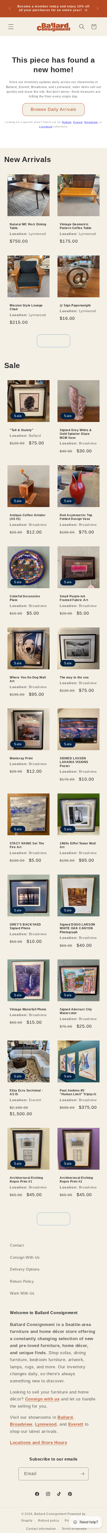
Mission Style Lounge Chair (26, 307)
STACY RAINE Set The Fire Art (27, 845)
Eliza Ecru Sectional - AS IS (26, 1092)
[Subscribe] (82, 1473)
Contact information (41, 1529)
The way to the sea (74, 677)
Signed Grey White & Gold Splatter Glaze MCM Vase (76, 434)
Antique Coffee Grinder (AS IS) (28, 517)
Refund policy (48, 1520)
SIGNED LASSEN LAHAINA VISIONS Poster (74, 762)
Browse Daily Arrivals (53, 109)
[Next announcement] (97, 8)
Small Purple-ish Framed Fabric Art (74, 598)
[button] (11, 27)
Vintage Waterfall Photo (28, 1009)
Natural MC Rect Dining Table (28, 226)
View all (53, 340)
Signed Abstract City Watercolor (76, 1011)
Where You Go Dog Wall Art (28, 679)
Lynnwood (45, 126)
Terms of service (74, 1529)
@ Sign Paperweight (75, 305)
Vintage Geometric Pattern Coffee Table (76, 226)
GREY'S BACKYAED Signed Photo (25, 926)
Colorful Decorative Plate (25, 598)
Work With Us (22, 1293)
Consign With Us (25, 1257)
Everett (78, 122)
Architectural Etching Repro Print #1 (26, 1180)
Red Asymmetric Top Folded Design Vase (76, 517)
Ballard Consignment (50, 1514)
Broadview (91, 122)
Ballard (66, 122)
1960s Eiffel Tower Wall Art (78, 845)
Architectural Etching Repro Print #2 (76, 1180)
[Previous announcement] (9, 8)
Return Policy (22, 1281)
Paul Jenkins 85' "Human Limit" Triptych (78, 1092)
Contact (17, 1245)
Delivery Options (25, 1269)
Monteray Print (21, 758)
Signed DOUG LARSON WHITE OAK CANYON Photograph (77, 928)
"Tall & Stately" (22, 430)
